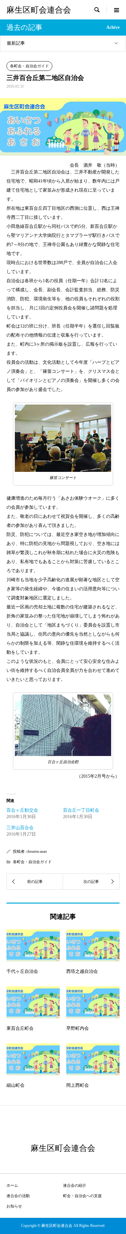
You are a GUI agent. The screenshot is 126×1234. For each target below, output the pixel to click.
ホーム (12, 1185)
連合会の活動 (18, 1196)
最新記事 (16, 43)
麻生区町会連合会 (38, 10)
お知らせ (14, 1206)
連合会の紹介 (74, 1185)
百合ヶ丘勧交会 (22, 810)
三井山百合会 (20, 827)
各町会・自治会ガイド (29, 66)
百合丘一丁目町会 (81, 810)
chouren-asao (36, 851)
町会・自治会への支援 (82, 1196)
